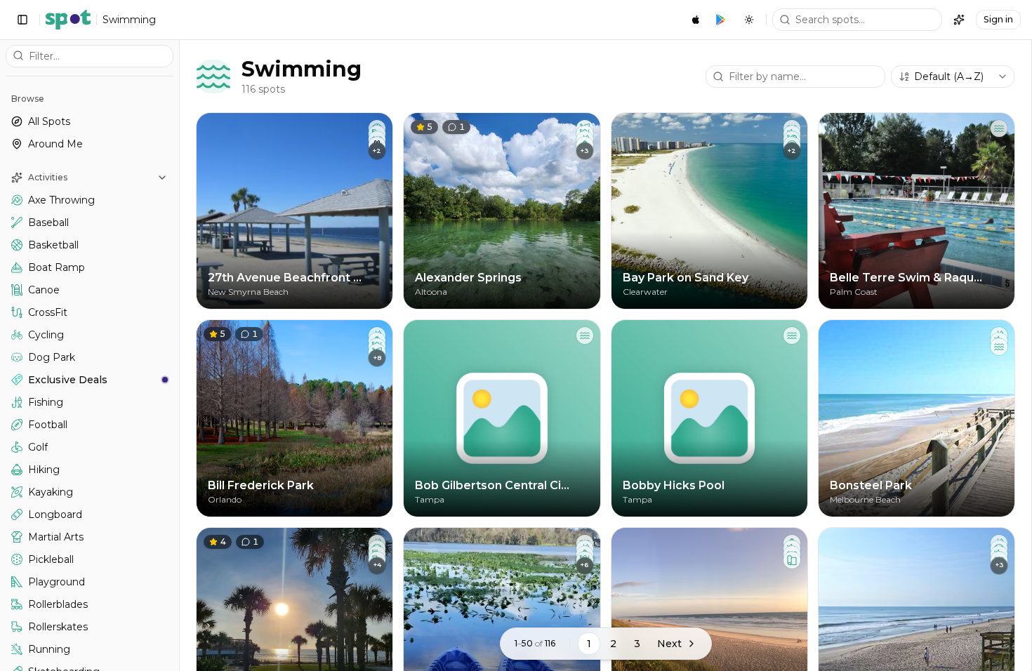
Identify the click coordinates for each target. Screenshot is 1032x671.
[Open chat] (959, 19)
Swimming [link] (129, 19)
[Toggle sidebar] (22, 19)
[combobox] (952, 76)
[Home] (68, 19)
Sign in (998, 19)
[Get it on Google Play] (721, 19)
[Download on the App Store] (695, 19)
